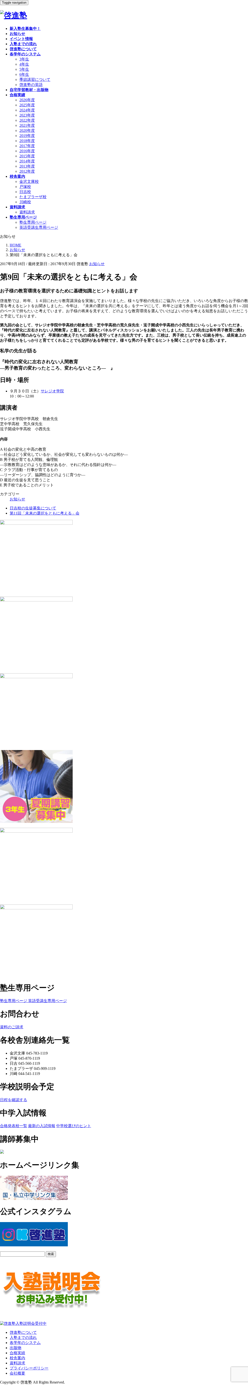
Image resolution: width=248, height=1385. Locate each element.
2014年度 (27, 161)
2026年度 (27, 100)
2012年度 (27, 171)
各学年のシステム (25, 1343)
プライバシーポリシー (29, 1368)
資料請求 (27, 212)
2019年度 (27, 136)
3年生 (24, 59)
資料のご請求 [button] (11, 1027)
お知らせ (97, 264)
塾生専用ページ (32, 222)
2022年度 (27, 120)
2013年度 (27, 166)
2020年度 (27, 130)
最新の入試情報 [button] (41, 1126)
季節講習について (34, 79)
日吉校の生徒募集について (33, 508)
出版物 (15, 1348)
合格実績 (17, 1353)
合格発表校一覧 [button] (13, 1126)
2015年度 (27, 156)
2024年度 (27, 110)
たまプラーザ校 (32, 197)
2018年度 (27, 141)
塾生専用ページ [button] (13, 1001)
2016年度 (27, 151)
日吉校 (25, 192)
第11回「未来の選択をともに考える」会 (44, 513)
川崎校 (25, 202)
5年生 (24, 69)
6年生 (24, 74)
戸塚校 (25, 187)
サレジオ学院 (52, 391)
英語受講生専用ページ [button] (47, 1001)
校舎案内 (17, 1358)
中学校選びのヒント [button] (73, 1126)
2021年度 (27, 125)
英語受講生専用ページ (38, 227)
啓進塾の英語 (31, 85)
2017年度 (27, 146)
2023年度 (27, 115)
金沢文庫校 (29, 181)
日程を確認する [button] (13, 1100)
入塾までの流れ (23, 1337)
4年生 (24, 64)
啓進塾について (23, 1332)
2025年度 (27, 105)
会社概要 (17, 1373)
